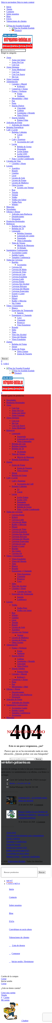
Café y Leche (12, 130)
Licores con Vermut (25, 187)
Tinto (14, 332)
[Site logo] (17, 48)
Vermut (15, 195)
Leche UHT (22, 154)
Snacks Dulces (18, 106)
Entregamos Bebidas (16, 861)
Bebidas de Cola (19, 226)
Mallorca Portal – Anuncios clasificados (23, 856)
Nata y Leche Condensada (23, 159)
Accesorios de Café (25, 142)
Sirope (14, 346)
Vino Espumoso (24, 325)
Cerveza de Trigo (19, 272)
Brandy (15, 171)
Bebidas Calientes (19, 132)
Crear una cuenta (8, 993)
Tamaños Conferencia (21, 257)
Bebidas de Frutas (19, 344)
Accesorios (21, 265)
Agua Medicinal (18, 69)
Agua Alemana (12, 67)
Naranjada (21, 238)
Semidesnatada (23, 156)
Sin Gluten (16, 303)
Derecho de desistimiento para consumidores (25, 835)
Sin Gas (15, 77)
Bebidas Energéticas (14, 127)
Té (18, 137)
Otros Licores (17, 185)
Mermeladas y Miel (20, 98)
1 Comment (38, 805)
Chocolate (21, 108)
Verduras (21, 96)
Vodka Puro (17, 202)
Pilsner (14, 298)
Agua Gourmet (12, 79)
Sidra (14, 330)
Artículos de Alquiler (20, 125)
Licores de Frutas (19, 180)
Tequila (15, 192)
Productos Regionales (15, 221)
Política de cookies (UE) (16, 847)
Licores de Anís (18, 178)
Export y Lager (18, 293)
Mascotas (10, 207)
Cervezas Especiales (20, 291)
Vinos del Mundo (19, 337)
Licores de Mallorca (20, 183)
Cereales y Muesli (19, 84)
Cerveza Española (19, 277)
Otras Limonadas (24, 240)
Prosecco (21, 322)
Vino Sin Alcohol (19, 334)
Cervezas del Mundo (20, 289)
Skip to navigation (9, 2)
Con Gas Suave (18, 74)
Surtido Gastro (18, 255)
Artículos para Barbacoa (22, 214)
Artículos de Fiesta (14, 122)
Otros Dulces (22, 115)
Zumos (9, 342)
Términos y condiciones (16, 841)
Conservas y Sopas (20, 89)
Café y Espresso (18, 139)
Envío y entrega (13, 838)
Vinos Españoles (19, 339)
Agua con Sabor (18, 60)
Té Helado (21, 248)
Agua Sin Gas (18, 62)
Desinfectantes (18, 216)
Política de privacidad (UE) (17, 850)
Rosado (15, 327)
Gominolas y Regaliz (26, 113)
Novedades (11, 209)
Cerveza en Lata (18, 274)
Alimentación (12, 81)
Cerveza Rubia (18, 281)
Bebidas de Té (18, 228)
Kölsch (15, 296)
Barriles (15, 262)
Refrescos (10, 224)
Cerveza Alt (17, 267)
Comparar (16, 953)
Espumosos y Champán (22, 315)
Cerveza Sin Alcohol (20, 284)
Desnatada (21, 149)
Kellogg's (21, 86)
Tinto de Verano (18, 243)
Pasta (14, 103)
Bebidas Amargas (24, 233)
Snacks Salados (18, 118)
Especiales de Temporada (22, 310)
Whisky (15, 204)
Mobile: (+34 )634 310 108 (20, 783)
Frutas (19, 93)
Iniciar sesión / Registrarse (23, 961)
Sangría (20, 313)
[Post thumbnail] (11, 801)
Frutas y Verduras (19, 91)
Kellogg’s (21, 677)
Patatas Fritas (22, 120)
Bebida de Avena (24, 146)
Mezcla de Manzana (25, 245)
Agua (8, 57)
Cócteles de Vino (13, 161)
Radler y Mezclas (19, 301)
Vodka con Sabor (19, 199)
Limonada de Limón (25, 236)
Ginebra (15, 173)
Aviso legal (11, 832)
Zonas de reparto (13, 844)
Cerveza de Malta (19, 269)
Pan (13, 101)
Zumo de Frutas (18, 349)
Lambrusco (22, 599)
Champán (21, 320)
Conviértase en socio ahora (17, 853)
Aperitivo (16, 168)
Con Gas (15, 65)
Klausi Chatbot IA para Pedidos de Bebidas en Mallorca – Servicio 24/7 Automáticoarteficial (33, 815)
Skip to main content (25, 2)
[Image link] (15, 764)
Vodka (14, 197)
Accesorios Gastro (19, 253)
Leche (14, 144)
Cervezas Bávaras (19, 286)
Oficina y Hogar (13, 212)
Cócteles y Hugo (19, 163)
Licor (14, 175)
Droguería (16, 219)
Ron (13, 190)
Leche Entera (22, 151)
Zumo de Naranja (24, 354)
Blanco (15, 308)
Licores (9, 166)
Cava (19, 318)
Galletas (20, 110)
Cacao (19, 134)
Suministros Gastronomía (17, 250)
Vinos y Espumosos (14, 306)
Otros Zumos (22, 351)
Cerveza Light (18, 279)
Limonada (16, 231)
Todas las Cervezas (14, 260)
